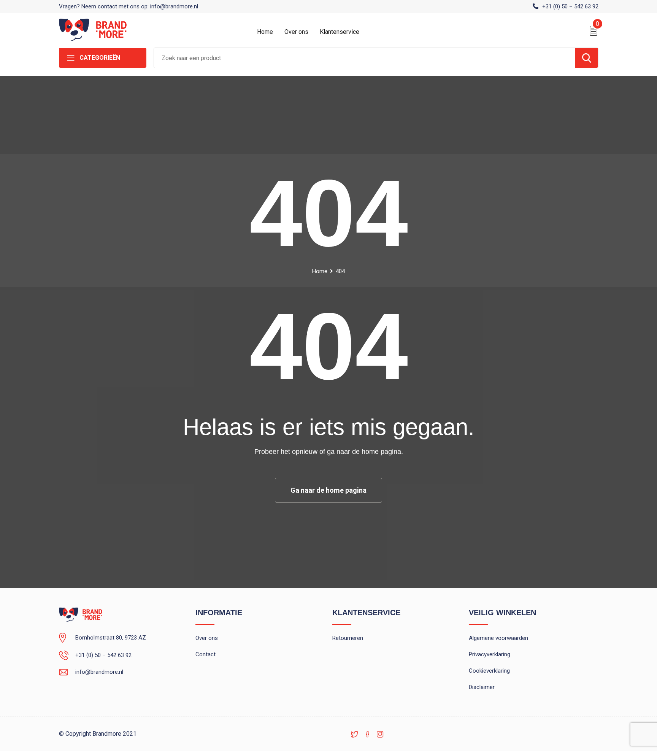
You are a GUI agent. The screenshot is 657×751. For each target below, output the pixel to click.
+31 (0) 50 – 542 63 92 (570, 6)
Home (265, 31)
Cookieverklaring (489, 670)
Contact (205, 654)
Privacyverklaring (489, 654)
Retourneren (347, 638)
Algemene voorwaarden (498, 638)
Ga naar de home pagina (328, 490)
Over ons (296, 31)
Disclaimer (482, 687)
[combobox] (364, 58)
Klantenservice (339, 31)
